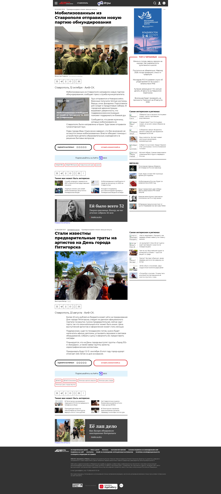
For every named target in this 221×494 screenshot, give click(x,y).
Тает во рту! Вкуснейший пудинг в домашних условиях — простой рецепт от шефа (151, 252)
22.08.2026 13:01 (60, 230)
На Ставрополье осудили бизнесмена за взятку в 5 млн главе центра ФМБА (111, 403)
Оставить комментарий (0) (110, 147)
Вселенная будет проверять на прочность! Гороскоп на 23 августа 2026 (147, 100)
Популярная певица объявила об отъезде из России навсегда (150, 167)
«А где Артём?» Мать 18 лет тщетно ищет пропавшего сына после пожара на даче (151, 245)
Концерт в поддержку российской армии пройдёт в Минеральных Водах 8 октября (112, 190)
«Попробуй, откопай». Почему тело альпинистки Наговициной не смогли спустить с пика (152, 275)
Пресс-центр (94, 450)
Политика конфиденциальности (148, 452)
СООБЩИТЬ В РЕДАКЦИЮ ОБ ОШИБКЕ (83, 454)
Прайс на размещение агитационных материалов (114, 452)
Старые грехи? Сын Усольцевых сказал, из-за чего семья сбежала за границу (152, 124)
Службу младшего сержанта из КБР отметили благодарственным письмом (77, 183)
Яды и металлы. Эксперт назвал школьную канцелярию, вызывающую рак (150, 139)
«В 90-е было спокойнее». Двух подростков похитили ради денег (151, 267)
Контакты (89, 452)
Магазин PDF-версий (118, 450)
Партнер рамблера (90, 485)
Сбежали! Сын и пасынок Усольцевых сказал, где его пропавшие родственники (152, 116)
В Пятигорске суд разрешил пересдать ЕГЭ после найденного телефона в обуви (77, 403)
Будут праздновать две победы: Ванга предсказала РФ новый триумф (150, 190)
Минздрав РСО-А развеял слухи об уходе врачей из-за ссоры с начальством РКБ (148, 82)
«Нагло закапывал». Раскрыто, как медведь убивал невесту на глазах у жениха (152, 237)
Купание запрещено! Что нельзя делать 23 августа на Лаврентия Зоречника (147, 91)
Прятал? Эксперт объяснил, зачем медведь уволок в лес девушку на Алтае (151, 260)
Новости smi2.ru (62, 223)
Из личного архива (75, 76)
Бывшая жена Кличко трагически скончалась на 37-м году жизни (151, 197)
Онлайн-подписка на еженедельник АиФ (143, 450)
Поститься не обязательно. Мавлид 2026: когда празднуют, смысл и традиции (148, 72)
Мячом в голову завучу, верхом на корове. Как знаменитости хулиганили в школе (147, 63)
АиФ (69, 301)
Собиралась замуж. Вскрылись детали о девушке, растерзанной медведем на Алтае (151, 131)
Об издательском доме (79, 450)
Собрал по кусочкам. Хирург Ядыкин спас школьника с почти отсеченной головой (152, 146)
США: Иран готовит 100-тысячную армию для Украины (151, 174)
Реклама (105, 450)
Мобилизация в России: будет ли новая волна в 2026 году (151, 182)
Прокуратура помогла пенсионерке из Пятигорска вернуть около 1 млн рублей (75, 410)
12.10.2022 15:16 (60, 9)
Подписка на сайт (77, 452)
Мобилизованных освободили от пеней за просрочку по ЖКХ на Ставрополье (113, 183)
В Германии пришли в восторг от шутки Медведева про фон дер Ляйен (152, 205)
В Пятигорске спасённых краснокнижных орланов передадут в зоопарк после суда (113, 410)
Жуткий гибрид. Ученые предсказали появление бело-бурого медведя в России (152, 154)
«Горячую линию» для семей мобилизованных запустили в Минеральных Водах (75, 190)
